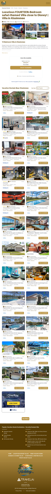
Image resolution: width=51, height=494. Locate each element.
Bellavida (32, 260)
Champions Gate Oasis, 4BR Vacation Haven (12, 132)
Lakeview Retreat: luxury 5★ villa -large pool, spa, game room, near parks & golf (12, 333)
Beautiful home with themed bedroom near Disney (36, 445)
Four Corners (33, 110)
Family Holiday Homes (36, 453)
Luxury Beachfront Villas (21, 453)
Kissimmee (25, 8)
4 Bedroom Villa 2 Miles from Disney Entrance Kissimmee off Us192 (37, 432)
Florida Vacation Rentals (7, 436)
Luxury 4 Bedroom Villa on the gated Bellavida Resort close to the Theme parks (37, 258)
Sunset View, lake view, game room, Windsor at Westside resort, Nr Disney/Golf (13, 233)
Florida (15, 8)
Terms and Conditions (30, 490)
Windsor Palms (33, 210)
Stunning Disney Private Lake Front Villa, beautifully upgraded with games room (35, 358)
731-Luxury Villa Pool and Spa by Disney (11, 208)
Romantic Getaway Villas (15, 455)
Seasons (8, 385)
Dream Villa (5, 183)
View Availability (19, 113)
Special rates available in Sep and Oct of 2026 (37, 383)
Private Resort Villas (25, 458)
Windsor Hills (33, 160)
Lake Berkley (33, 135)
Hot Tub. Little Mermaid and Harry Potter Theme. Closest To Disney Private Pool (13, 283)
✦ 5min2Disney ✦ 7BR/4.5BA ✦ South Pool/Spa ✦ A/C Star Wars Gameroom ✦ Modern (37, 233)
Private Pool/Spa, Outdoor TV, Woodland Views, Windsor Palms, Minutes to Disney (37, 208)
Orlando (20, 8)
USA (12, 8)
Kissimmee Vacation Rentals (8, 432)
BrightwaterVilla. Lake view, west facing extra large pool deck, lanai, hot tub (12, 308)
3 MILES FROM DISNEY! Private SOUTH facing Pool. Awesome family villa (12, 258)
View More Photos (7, 37)
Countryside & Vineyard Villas (34, 455)
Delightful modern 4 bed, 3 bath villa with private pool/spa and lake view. (36, 442)
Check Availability (25, 68)
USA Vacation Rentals (8, 439)
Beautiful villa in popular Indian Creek (35, 333)
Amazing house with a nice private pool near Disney (37, 436)
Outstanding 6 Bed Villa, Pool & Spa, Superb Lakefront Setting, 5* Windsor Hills (36, 158)
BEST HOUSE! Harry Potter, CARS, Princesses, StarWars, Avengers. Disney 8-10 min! (36, 183)
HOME (9, 453)
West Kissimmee (10, 110)
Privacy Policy (19, 490)
